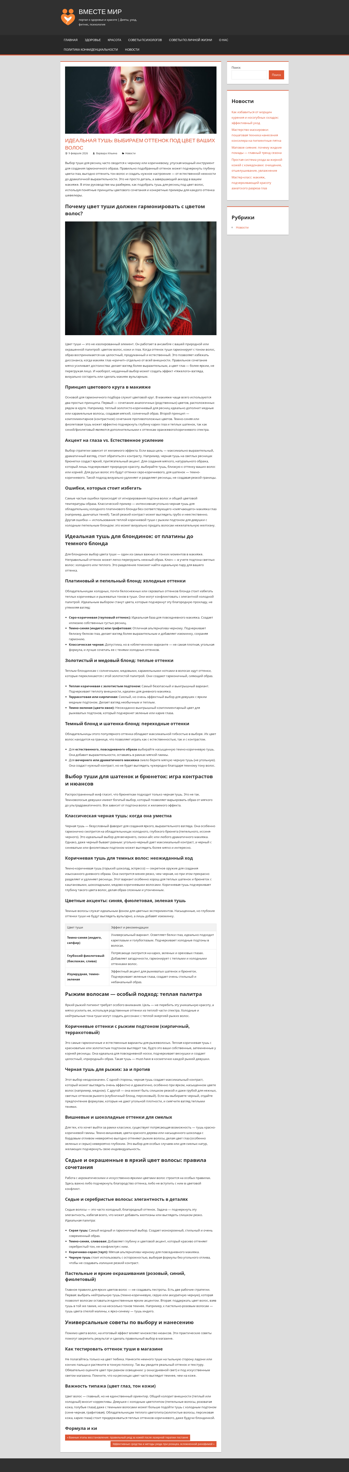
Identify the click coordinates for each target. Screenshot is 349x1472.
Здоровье (93, 40)
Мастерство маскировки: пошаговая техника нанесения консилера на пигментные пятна (256, 135)
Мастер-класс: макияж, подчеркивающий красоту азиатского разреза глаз (251, 182)
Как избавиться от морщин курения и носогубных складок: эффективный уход (255, 117)
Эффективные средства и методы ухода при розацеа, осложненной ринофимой (162, 1444)
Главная (71, 40)
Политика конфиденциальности (91, 49)
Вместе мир (100, 12)
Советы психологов (145, 40)
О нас (223, 40)
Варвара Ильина (106, 153)
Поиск (236, 67)
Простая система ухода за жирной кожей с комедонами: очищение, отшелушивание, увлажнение (257, 165)
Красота (114, 40)
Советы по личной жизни (190, 40)
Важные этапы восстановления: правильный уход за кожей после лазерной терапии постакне (128, 1438)
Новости (132, 49)
